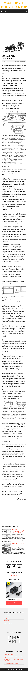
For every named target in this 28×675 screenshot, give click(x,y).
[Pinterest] (14, 637)
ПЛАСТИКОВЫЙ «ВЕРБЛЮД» (11, 663)
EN (14, 575)
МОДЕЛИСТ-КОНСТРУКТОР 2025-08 (13, 657)
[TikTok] (17, 641)
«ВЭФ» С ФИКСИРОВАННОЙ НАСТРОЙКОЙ (18, 531)
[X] (14, 641)
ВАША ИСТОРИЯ (8, 623)
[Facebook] (14, 566)
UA (16, 575)
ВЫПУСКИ (6, 620)
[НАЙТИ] (26, 11)
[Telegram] (8, 566)
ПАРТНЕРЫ (6, 618)
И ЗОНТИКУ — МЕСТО (9, 654)
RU (11, 575)
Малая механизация (20, 61)
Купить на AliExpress (14, 603)
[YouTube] (19, 566)
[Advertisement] (14, 27)
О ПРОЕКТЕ (7, 616)
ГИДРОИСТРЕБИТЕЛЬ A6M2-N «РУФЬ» (19, 544)
